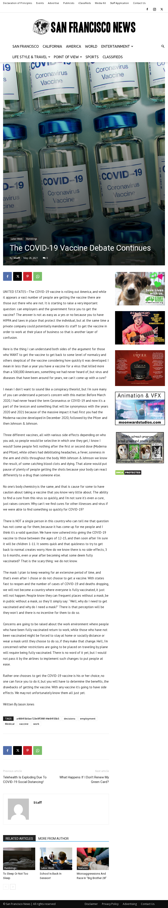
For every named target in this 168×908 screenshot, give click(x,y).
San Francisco (25, 46)
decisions (69, 718)
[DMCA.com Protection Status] (128, 474)
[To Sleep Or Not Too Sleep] (19, 859)
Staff (17, 257)
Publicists (68, 3)
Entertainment (115, 46)
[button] (163, 46)
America (73, 46)
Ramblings (31, 238)
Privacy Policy (110, 904)
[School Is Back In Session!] (56, 859)
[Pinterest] (27, 276)
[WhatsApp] (37, 276)
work (36, 723)
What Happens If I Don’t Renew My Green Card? (84, 779)
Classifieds (113, 57)
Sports (92, 57)
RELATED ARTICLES (19, 838)
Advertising (130, 904)
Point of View (66, 57)
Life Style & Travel (29, 57)
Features (83, 868)
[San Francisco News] (84, 27)
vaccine (23, 723)
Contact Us (139, 3)
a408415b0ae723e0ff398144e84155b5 (37, 718)
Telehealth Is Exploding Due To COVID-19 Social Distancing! (25, 779)
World (91, 46)
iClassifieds (84, 3)
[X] (161, 9)
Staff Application (119, 3)
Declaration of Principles (17, 3)
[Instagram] (154, 9)
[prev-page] (6, 887)
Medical (9, 723)
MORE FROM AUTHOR (53, 838)
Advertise (53, 3)
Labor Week (17, 238)
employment (87, 718)
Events (40, 3)
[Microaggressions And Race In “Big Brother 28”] (93, 859)
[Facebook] (147, 9)
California (52, 46)
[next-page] (13, 887)
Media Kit (100, 3)
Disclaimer (91, 904)
